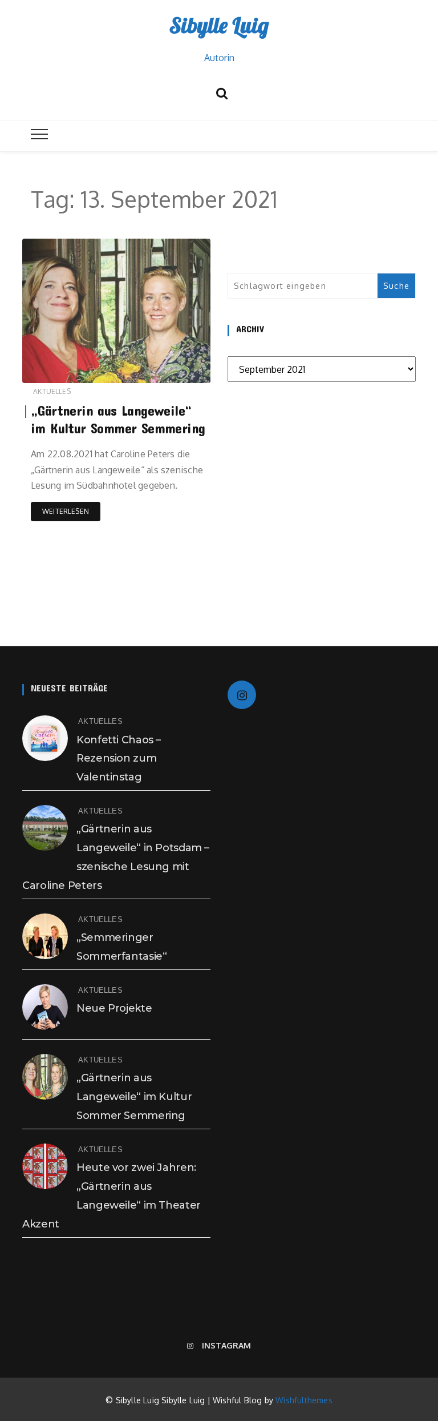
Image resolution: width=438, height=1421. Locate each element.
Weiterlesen (65, 511)
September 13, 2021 (166, 372)
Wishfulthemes (303, 1400)
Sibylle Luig (219, 25)
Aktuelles (52, 391)
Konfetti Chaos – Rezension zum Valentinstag (118, 759)
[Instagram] (242, 695)
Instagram (226, 1345)
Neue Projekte (114, 1008)
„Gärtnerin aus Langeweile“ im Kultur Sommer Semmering (134, 1097)
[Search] (222, 91)
